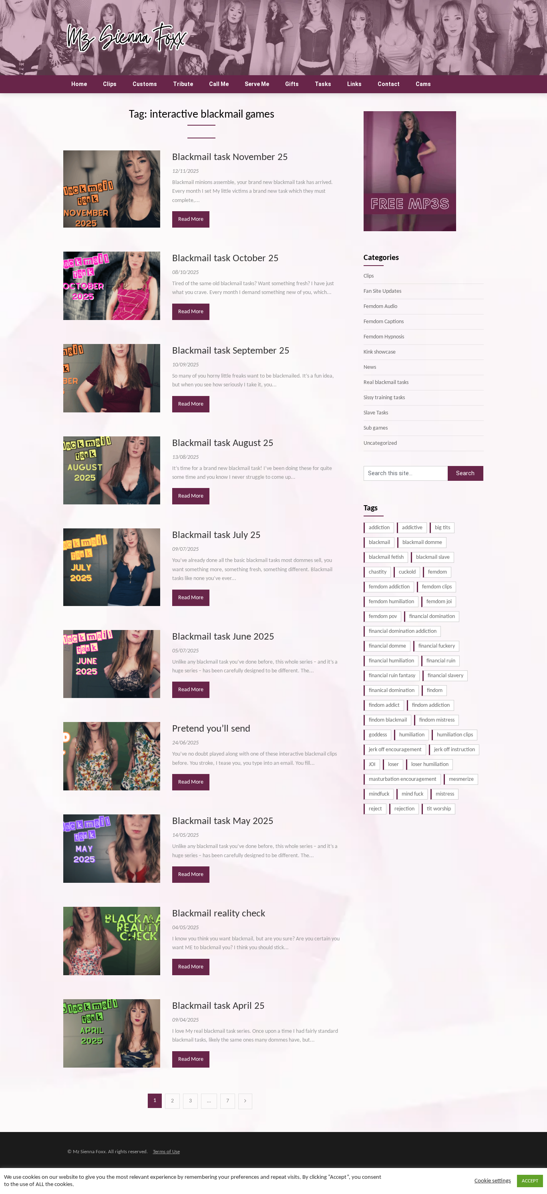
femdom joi (439, 602)
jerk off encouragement (395, 750)
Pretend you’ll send (211, 729)
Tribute (183, 84)
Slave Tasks (376, 413)
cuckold (407, 572)
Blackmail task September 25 (231, 351)
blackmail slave (433, 557)
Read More (190, 219)
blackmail (379, 543)
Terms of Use (166, 1152)
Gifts (292, 84)
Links (354, 84)
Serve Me (257, 84)
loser (393, 765)
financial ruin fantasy (392, 676)
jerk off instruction (454, 750)
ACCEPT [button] (530, 1181)
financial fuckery (436, 646)
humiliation (411, 735)
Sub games (376, 428)
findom (434, 691)
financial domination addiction (402, 631)
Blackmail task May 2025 (223, 821)
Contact (389, 84)
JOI (372, 765)
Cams (423, 84)
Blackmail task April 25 (218, 1006)
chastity (377, 572)
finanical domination (391, 691)
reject (375, 809)
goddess (378, 735)
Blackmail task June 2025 (223, 637)
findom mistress (436, 720)
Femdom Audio (380, 307)
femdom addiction (389, 587)
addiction (379, 528)
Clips (110, 84)
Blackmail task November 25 (230, 157)
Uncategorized (380, 443)
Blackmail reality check (218, 914)
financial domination (432, 617)
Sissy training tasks (384, 398)
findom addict (384, 705)
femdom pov (383, 617)
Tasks (323, 84)
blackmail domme (422, 543)
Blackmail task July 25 (216, 535)
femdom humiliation (391, 602)
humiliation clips (455, 735)
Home (79, 84)
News (370, 367)
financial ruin (440, 661)
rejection (404, 809)
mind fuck (412, 794)
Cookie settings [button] (493, 1181)
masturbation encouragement (402, 779)
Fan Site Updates (382, 291)
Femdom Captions (384, 322)
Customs (145, 84)
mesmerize (461, 779)
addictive (412, 528)
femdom (437, 572)
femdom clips (437, 587)
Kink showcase (380, 352)
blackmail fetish (386, 557)
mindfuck (379, 794)
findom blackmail (388, 720)
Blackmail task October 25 (225, 259)
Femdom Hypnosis (384, 337)
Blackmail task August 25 (223, 443)
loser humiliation (429, 765)
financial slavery (445, 676)
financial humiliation (391, 661)
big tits (442, 528)
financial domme (387, 646)
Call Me (219, 84)
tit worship (439, 809)
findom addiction (431, 705)
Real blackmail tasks (386, 383)
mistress (445, 794)
